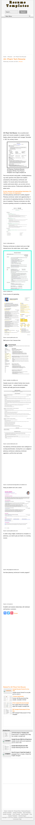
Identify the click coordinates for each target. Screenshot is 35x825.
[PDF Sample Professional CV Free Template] (8, 713)
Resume (10, 56)
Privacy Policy (17, 811)
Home (4, 56)
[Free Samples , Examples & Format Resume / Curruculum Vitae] (17, 7)
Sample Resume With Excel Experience (22, 739)
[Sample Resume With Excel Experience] (7, 740)
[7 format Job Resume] (8, 700)
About (5, 811)
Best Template (24, 814)
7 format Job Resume (18, 696)
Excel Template (16, 814)
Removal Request (25, 811)
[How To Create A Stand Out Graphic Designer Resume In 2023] (7, 753)
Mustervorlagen (22, 816)
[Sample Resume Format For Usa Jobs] (8, 690)
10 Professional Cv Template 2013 (20, 732)
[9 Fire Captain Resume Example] (8, 707)
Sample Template (7, 812)
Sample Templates (17, 812)
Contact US (10, 811)
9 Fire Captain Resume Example (20, 703)
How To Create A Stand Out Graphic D (21, 752)
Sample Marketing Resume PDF (20, 745)
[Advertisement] (17, 35)
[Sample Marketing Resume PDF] (7, 750)
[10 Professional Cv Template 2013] (7, 737)
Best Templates (27, 812)
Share (16, 613)
